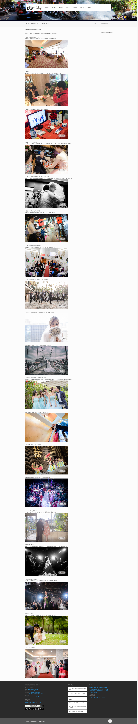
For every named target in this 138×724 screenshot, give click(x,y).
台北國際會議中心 (99, 690)
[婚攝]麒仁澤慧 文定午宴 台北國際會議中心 (77, 694)
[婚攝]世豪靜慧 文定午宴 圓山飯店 (76, 711)
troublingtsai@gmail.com (33, 689)
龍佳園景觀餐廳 (101, 689)
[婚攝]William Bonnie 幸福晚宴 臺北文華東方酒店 (77, 698)
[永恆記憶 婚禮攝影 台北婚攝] (34, 7)
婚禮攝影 (91, 687)
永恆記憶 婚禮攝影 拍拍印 (32, 685)
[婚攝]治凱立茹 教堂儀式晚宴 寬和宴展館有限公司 (77, 707)
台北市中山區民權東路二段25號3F (36, 693)
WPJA (103, 697)
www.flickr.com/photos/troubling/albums (33, 696)
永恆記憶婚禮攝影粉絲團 (35, 692)
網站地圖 (91, 697)
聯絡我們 (96, 697)
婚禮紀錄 (96, 687)
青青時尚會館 (94, 689)
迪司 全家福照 (28, 702)
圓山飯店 (96, 692)
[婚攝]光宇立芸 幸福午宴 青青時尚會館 (77, 702)
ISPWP (100, 697)
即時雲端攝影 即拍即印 (36, 702)
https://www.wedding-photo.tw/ (33, 690)
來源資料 (27, 680)
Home (95, 23)
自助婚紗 (101, 687)
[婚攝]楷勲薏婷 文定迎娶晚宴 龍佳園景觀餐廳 (77, 689)
